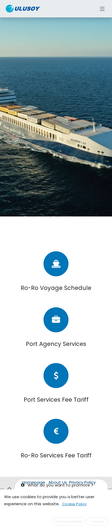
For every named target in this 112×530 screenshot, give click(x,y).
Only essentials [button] (68, 521)
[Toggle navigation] (102, 8)
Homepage (33, 482)
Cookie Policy (74, 504)
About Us (57, 482)
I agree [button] (97, 521)
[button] (9, 488)
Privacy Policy (82, 482)
